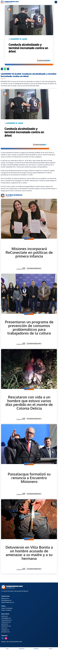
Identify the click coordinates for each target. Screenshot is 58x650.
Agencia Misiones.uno (7, 602)
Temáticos (36, 648)
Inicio (7, 648)
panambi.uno (5, 630)
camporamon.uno (6, 620)
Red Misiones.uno (6, 600)
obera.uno (4, 628)
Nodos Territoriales (6, 608)
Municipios (21, 648)
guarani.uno (4, 624)
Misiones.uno (5, 598)
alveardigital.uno (6, 618)
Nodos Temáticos (6, 610)
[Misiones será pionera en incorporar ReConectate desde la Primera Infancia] (29, 236)
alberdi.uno (4, 616)
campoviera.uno (6, 622)
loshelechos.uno (6, 626)
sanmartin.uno (5, 632)
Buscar (50, 648)
